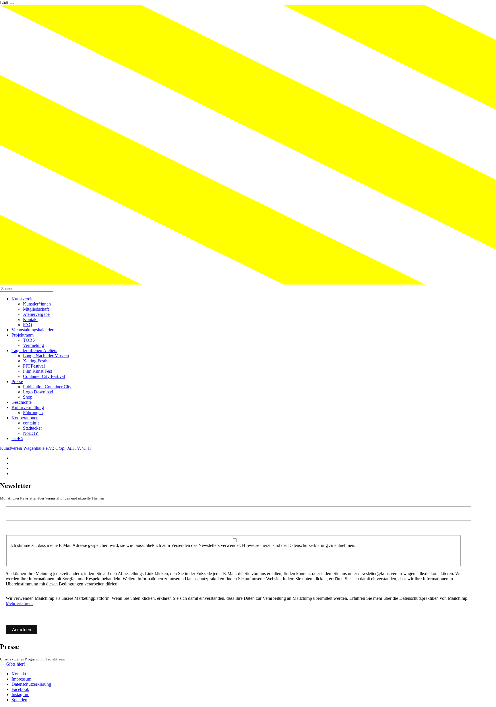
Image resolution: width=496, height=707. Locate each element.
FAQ (27, 324)
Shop (27, 397)
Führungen (33, 412)
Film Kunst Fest (37, 371)
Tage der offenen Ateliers (34, 350)
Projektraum (22, 335)
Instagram (20, 694)
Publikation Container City (47, 386)
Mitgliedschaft (36, 309)
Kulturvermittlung (27, 407)
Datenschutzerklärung (31, 684)
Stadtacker (32, 428)
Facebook (20, 689)
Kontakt (30, 319)
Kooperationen (24, 417)
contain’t (31, 422)
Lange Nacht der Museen (46, 355)
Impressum (21, 679)
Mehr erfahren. (19, 603)
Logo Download (38, 391)
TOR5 (29, 340)
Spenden (19, 699)
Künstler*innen (37, 303)
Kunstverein (22, 298)
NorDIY (30, 433)
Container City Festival (44, 376)
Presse (17, 381)
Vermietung (33, 345)
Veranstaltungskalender (32, 329)
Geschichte (21, 402)
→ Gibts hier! (12, 664)
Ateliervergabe (36, 314)
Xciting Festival (37, 360)
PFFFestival (34, 366)
